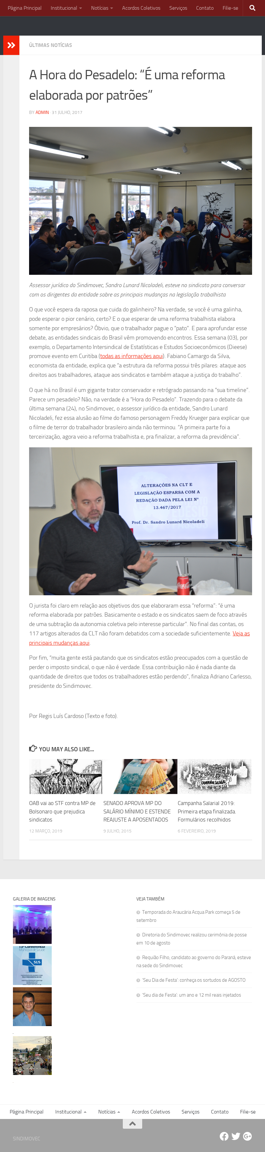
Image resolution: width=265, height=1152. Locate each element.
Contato (205, 8)
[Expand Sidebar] (11, 45)
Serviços (178, 8)
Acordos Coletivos (141, 8)
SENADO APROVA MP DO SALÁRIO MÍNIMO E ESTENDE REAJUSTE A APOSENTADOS (137, 811)
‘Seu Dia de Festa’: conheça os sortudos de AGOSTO (194, 980)
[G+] (247, 1136)
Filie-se (230, 8)
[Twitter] (235, 1136)
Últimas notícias (50, 45)
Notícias (99, 8)
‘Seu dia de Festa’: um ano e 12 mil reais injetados (191, 995)
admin (42, 112)
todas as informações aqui (131, 356)
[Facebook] (224, 1136)
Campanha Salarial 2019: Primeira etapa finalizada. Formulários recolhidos (207, 811)
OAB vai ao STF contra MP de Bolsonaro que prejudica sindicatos (62, 811)
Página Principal (25, 8)
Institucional (64, 8)
